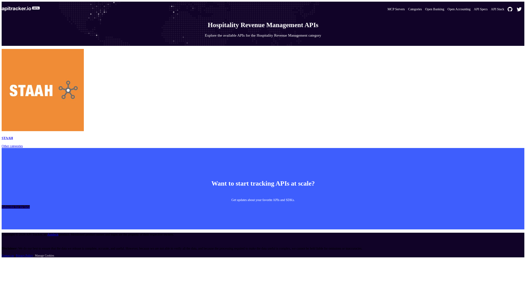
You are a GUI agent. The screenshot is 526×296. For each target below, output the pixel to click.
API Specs (481, 9)
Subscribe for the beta (16, 207)
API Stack (497, 9)
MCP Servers (396, 9)
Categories (415, 9)
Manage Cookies (44, 255)
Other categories (12, 146)
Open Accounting (459, 9)
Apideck (52, 234)
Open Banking (434, 9)
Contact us (8, 255)
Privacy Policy (24, 255)
